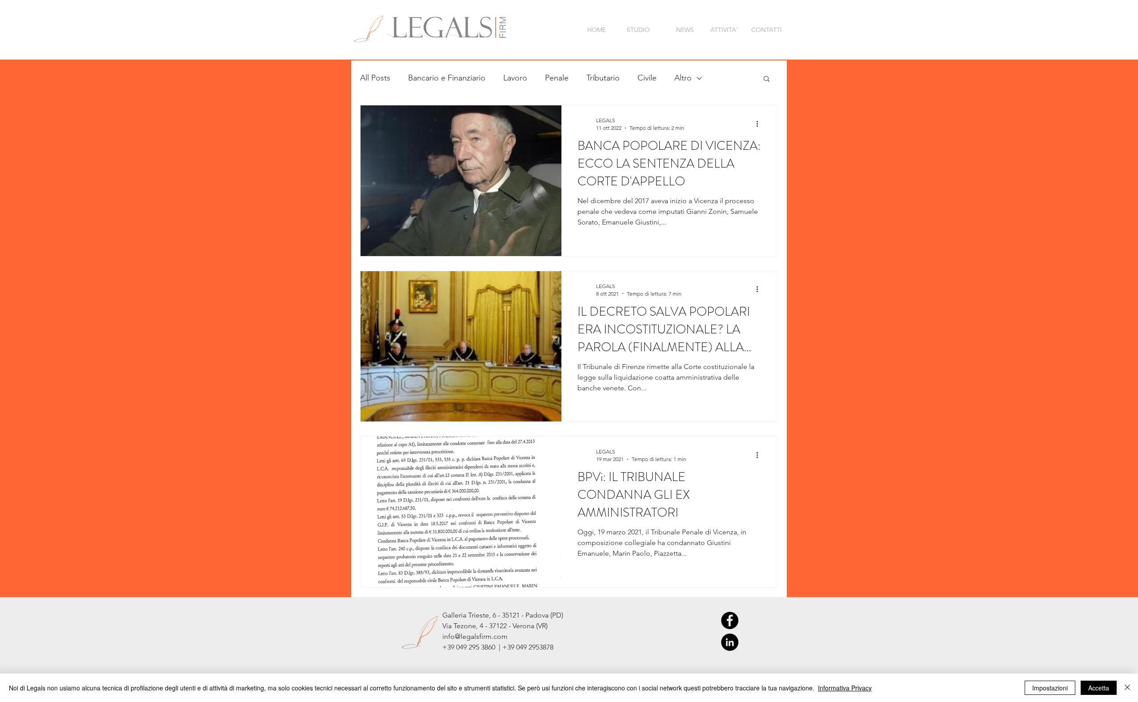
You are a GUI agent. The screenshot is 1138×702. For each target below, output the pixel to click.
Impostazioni (1050, 687)
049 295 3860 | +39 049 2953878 (504, 647)
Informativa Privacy (845, 687)
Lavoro (515, 78)
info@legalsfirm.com (475, 636)
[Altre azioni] (760, 123)
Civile (647, 78)
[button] (766, 79)
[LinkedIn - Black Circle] (729, 642)
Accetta (1098, 687)
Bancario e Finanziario (446, 78)
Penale (557, 78)
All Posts (375, 78)
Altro (683, 78)
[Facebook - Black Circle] (729, 620)
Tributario (603, 78)
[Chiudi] (1127, 688)
